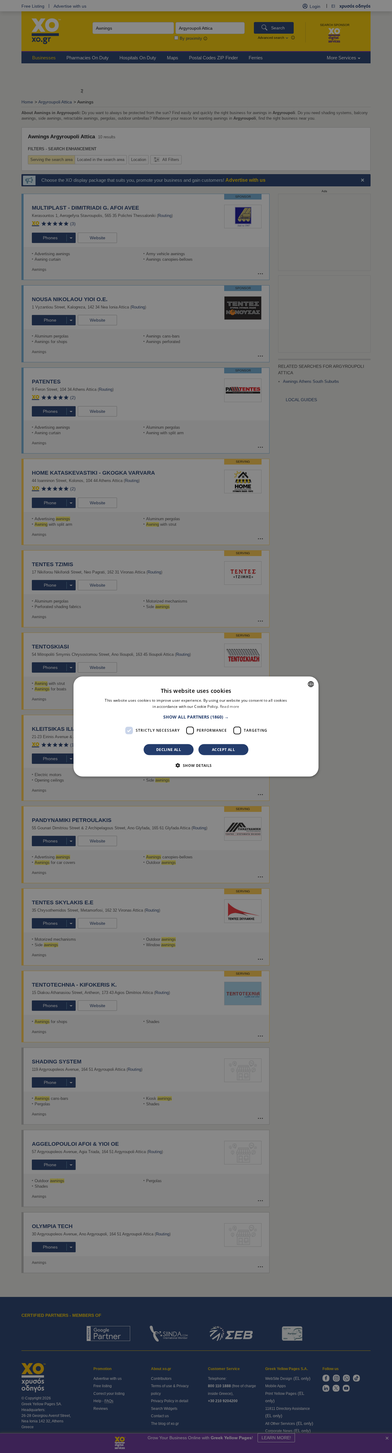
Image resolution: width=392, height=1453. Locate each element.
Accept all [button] (223, 749)
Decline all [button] (168, 749)
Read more (229, 706)
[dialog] (196, 727)
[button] (196, 716)
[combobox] (311, 684)
